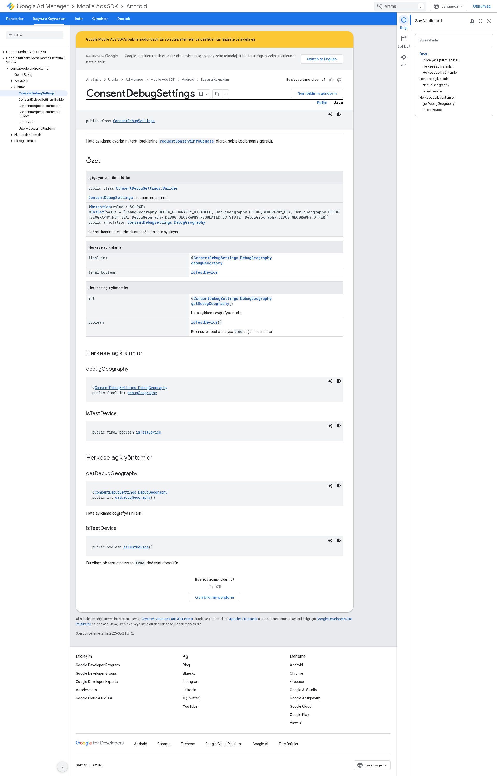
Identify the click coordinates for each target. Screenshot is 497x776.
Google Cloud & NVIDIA (94, 698)
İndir (79, 18)
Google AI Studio (303, 690)
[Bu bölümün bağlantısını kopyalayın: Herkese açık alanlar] (148, 353)
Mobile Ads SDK (97, 6)
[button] (34, 52)
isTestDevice (204, 272)
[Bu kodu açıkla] (330, 114)
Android (136, 6)
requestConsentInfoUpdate (187, 141)
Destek (123, 18)
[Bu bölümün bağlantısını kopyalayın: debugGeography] (133, 369)
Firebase (297, 682)
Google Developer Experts (97, 682)
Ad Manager (53, 6)
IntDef (97, 212)
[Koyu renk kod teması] (339, 114)
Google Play (299, 715)
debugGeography (206, 262)
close (489, 21)
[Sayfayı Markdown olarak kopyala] (217, 94)
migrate (228, 39)
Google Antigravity (305, 698)
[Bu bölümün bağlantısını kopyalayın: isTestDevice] (122, 414)
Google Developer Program (98, 665)
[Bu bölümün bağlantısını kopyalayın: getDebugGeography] (142, 474)
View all (296, 723)
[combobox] (400, 6)
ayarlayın (247, 39)
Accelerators (86, 690)
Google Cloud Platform (223, 744)
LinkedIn (189, 690)
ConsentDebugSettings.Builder (147, 188)
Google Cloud (300, 706)
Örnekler (100, 18)
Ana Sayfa (93, 79)
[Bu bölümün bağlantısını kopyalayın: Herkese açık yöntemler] (158, 458)
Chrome (296, 673)
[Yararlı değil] (339, 80)
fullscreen (480, 21)
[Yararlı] (331, 80)
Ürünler (113, 79)
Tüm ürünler (288, 744)
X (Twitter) (191, 698)
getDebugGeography (210, 303)
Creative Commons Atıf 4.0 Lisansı (167, 619)
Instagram (191, 682)
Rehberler (15, 18)
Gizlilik (97, 765)
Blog (186, 665)
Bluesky (189, 673)
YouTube (190, 706)
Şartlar (81, 765)
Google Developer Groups (96, 673)
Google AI (260, 744)
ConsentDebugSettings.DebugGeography (166, 222)
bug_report (472, 21)
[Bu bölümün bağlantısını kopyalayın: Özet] (105, 161)
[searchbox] (34, 35)
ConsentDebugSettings (134, 120)
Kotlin (322, 102)
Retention (101, 206)
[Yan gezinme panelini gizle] (62, 767)
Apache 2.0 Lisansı (243, 619)
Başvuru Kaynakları (49, 18)
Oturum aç (482, 6)
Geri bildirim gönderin (317, 93)
